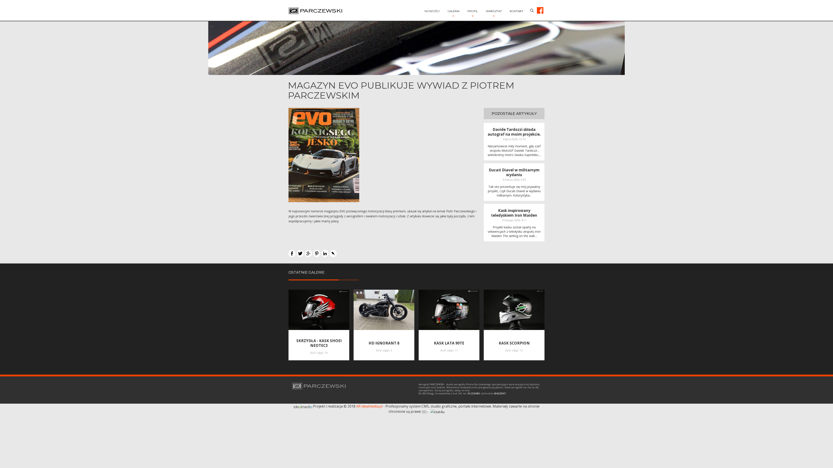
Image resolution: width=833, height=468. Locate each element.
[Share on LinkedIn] (324, 253)
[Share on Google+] (308, 253)
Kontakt (516, 11)
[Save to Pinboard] (333, 253)
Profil (472, 11)
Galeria (453, 11)
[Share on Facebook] (292, 253)
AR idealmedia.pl (369, 406)
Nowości (432, 11)
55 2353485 (473, 393)
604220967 (500, 393)
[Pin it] (316, 253)
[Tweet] (300, 253)
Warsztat (494, 11)
